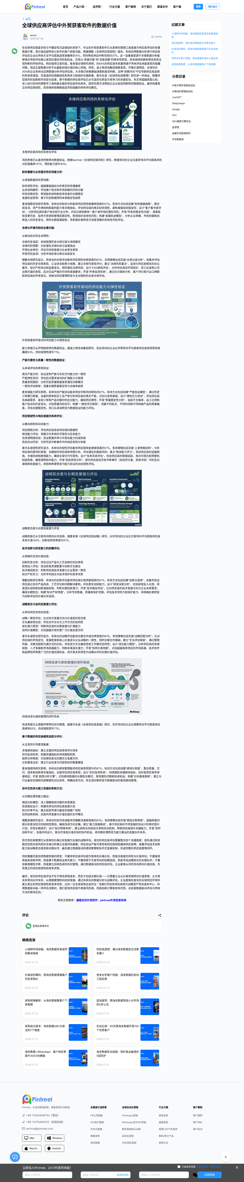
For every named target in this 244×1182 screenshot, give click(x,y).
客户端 (177, 6)
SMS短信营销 (129, 1142)
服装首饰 (163, 1122)
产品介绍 (79, 6)
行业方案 (114, 6)
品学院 (97, 6)
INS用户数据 (97, 1122)
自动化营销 (128, 1135)
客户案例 (130, 6)
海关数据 (95, 1142)
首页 (65, 6)
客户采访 (197, 1129)
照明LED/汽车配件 (168, 1129)
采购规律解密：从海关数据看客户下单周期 (193, 64)
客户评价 (197, 1122)
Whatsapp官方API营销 (134, 1122)
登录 (198, 6)
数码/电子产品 (166, 1135)
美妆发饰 (163, 1115)
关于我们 (146, 6)
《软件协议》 (215, 1166)
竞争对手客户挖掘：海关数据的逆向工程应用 (194, 58)
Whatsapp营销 (130, 1115)
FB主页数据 (96, 1115)
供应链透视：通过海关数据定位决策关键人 (193, 42)
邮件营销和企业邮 (131, 1129)
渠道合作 (162, 6)
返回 (28, 19)
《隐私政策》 (202, 1166)
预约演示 (212, 6)
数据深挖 (95, 1135)
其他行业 (163, 1142)
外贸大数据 (96, 1129)
